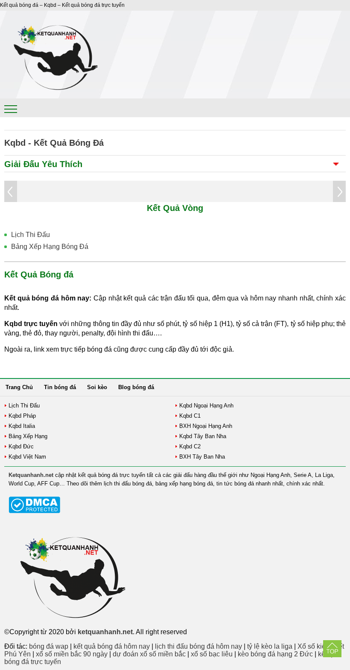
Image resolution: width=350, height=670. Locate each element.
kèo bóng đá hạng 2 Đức (275, 654)
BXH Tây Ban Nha (202, 456)
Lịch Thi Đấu (30, 234)
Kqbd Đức (21, 446)
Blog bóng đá (136, 387)
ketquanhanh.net (105, 631)
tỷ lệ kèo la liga (269, 646)
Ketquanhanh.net (31, 475)
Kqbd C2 (190, 446)
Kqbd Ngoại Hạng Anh (206, 405)
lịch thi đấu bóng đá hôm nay (198, 646)
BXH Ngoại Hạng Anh (205, 426)
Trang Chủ (19, 387)
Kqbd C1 (190, 416)
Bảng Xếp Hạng (28, 436)
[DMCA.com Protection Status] (34, 511)
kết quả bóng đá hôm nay (111, 646)
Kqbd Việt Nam (27, 456)
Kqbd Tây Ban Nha (202, 436)
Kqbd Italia (22, 426)
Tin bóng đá (60, 387)
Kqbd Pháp (22, 416)
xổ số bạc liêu (212, 654)
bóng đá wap (48, 646)
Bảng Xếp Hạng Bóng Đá (49, 246)
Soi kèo (97, 387)
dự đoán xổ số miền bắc (149, 654)
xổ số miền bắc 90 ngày (72, 654)
